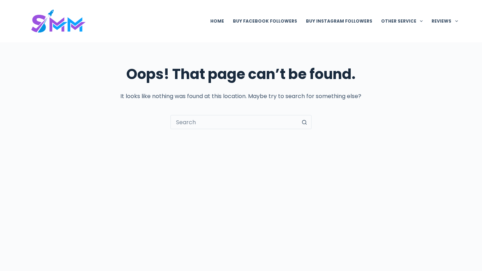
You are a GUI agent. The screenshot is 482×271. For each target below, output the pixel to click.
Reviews (441, 21)
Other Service (398, 21)
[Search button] (304, 122)
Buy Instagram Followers (339, 21)
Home (217, 21)
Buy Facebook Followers (265, 21)
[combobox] (234, 122)
